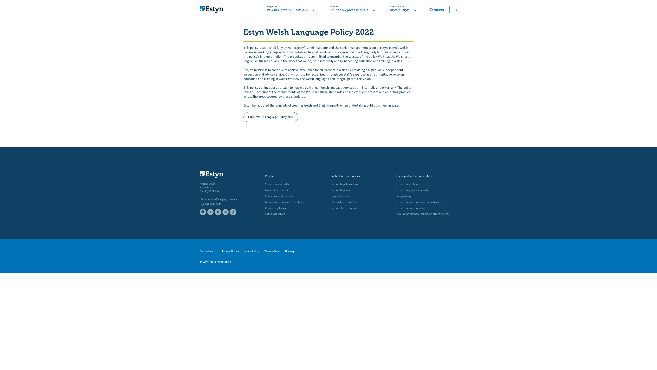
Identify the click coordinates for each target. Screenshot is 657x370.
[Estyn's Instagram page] (225, 212)
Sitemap (290, 251)
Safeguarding (403, 196)
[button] (291, 9)
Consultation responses (345, 208)
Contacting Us (208, 251)
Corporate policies (341, 190)
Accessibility (251, 251)
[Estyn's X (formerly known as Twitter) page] (210, 212)
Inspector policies (341, 196)
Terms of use (271, 251)
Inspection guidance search (412, 190)
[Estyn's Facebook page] (202, 212)
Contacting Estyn (275, 208)
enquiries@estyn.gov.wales (221, 199)
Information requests (343, 202)
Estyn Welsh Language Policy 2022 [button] (271, 117)
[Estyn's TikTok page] (233, 212)
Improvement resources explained (285, 202)
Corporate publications (344, 184)
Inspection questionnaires (411, 208)
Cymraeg (436, 9)
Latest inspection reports (280, 196)
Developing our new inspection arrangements (423, 214)
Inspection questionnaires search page (418, 202)
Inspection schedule (277, 190)
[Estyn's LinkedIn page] (218, 212)
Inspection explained (408, 184)
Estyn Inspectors (275, 214)
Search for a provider (277, 184)
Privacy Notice (230, 251)
